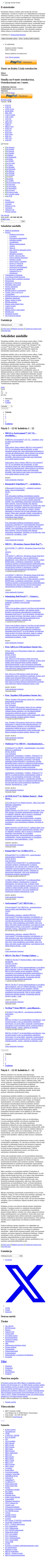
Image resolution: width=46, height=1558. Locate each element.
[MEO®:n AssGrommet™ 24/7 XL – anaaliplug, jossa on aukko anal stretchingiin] (25, 441)
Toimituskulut (9, 1349)
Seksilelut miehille (15, 240)
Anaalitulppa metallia (12, 1489)
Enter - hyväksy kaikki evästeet (29, 38)
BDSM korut (9, 312)
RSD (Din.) (9, 134)
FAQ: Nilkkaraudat (11, 1528)
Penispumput (9, 281)
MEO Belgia (9, 1459)
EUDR (7, 1544)
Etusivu (7, 200)
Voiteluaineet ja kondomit (13, 275)
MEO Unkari (9, 1460)
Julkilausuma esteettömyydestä (15, 1345)
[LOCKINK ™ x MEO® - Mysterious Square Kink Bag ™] (25, 550)
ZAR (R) (8, 140)
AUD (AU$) (9, 109)
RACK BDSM (10, 1437)
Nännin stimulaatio (11, 287)
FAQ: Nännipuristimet (12, 1538)
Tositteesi (8, 1374)
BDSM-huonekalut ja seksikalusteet (17, 296)
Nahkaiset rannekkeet (12, 1501)
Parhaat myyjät (10, 206)
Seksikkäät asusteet (11, 314)
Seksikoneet (13, 273)
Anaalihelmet (13, 242)
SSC (6, 1439)
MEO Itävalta (9, 1443)
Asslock (12, 246)
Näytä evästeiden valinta (9, 38)
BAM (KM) (9, 111)
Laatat (7, 400)
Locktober (8, 1468)
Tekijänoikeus (10, 1341)
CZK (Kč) (8, 121)
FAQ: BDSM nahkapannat (14, 1530)
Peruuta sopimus (10, 212)
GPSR (7, 1433)
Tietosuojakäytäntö (11, 1351)
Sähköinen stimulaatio (12, 298)
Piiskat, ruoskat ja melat (13, 300)
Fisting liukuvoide (11, 1484)
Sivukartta (8, 1357)
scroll (2, 1420)
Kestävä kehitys (10, 1430)
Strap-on (12, 248)
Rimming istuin (10, 1495)
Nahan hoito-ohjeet (11, 1532)
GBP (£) (8, 125)
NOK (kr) (8, 128)
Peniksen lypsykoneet (16, 234)
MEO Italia (9, 1449)
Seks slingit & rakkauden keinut (20, 250)
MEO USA (9, 1462)
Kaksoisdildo (9, 1499)
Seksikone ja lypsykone (13, 283)
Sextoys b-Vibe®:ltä (16, 263)
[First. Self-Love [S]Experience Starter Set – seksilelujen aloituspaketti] (25, 653)
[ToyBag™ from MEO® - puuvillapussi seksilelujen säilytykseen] (25, 1014)
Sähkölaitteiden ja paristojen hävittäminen (19, 1355)
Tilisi (4, 1361)
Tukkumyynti (9, 210)
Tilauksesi (8, 1366)
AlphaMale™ (9, 1480)
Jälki (6, 1343)
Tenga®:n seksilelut (16, 265)
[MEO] (5, 219)
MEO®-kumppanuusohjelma (15, 1555)
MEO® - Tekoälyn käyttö (14, 1553)
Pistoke (7, 1488)
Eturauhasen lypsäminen (13, 1509)
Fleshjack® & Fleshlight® (18, 267)
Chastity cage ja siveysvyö (14, 292)
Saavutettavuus (10, 1431)
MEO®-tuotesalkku (12, 1551)
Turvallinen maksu (11, 1336)
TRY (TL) (8, 138)
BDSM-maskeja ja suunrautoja (15, 290)
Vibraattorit (13, 252)
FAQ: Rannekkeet (11, 1526)
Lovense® (12, 236)
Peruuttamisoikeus (11, 1337)
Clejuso (7, 1513)
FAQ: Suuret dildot (11, 1540)
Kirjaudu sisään (6, 100)
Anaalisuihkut (10, 294)
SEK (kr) (8, 136)
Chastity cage (9, 1505)
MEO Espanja (10, 1451)
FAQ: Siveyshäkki (11, 1534)
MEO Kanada (10, 1464)
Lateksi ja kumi (10, 306)
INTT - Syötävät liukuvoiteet (15, 1524)
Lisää (2, 387)
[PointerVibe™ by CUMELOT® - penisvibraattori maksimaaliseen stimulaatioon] (25, 857)
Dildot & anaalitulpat (12, 230)
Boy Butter (9, 1491)
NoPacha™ (9, 1478)
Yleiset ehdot (9, 1334)
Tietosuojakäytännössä (18, 35)
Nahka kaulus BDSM (12, 1497)
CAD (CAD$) (10, 115)
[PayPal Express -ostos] (21, 64)
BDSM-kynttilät (10, 1517)
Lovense (8, 1518)
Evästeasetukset (10, 1353)
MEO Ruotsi (9, 1457)
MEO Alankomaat (11, 1453)
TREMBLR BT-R (11, 1476)
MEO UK (8, 1455)
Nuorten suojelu (10, 1402)
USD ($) (8, 107)
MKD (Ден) (9, 126)
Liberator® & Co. (15, 271)
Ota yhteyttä (5, 215)
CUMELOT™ (10, 1482)
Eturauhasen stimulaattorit (18, 238)
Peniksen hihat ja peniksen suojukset (17, 279)
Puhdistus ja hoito (11, 1549)
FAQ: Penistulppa (11, 1536)
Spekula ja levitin (15, 259)
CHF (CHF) (9, 117)
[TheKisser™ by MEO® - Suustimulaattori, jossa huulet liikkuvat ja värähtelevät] (25, 750)
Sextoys (7, 232)
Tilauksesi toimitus (11, 1339)
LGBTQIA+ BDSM (12, 1435)
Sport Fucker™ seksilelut (18, 261)
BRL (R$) (8, 113)
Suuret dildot (9, 1470)
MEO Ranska (9, 1447)
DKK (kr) (8, 123)
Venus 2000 (9, 1542)
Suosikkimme (9, 202)
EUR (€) (8, 105)
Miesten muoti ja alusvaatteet (15, 310)
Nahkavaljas (9, 308)
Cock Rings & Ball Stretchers (15, 277)
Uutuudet (8, 204)
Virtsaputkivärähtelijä (12, 1507)
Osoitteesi (8, 1370)
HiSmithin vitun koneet (13, 285)
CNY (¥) (8, 119)
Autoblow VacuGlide (12, 1474)
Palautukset (9, 1368)
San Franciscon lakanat (13, 316)
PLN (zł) (8, 130)
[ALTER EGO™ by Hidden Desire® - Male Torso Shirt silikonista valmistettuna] (25, 805)
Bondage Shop (10, 288)
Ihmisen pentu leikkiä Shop (14, 304)
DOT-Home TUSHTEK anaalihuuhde (18, 1520)
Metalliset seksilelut (16, 254)
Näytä (3, 389)
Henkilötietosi (10, 1372)
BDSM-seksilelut (11, 302)
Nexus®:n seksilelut (16, 269)
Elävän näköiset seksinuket (18, 258)
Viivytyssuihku (10, 1441)
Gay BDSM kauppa (12, 1511)
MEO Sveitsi (9, 1445)
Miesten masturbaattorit (17, 244)
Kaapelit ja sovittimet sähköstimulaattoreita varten (22, 1546)
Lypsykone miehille (11, 1472)
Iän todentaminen (11, 1547)
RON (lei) (8, 132)
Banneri (7, 1330)
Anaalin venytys (10, 1515)
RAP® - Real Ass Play (17, 256)
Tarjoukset (8, 208)
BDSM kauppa (10, 1328)
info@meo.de (17, 1417)
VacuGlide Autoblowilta (13, 1522)
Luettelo (8, 402)
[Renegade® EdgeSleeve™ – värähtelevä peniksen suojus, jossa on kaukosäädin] (25, 490)
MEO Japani (9, 1466)
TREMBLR (9, 1493)
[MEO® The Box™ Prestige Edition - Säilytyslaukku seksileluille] (25, 962)
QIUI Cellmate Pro (11, 1503)
